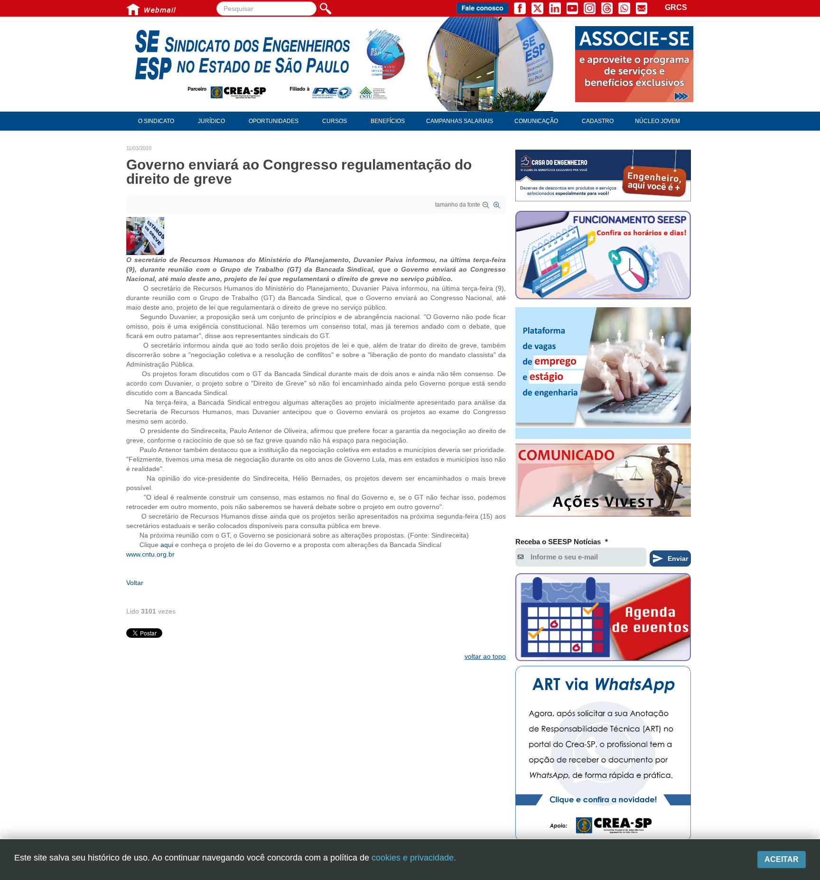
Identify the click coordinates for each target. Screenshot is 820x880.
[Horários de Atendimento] (603, 256)
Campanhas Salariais (459, 121)
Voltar (134, 583)
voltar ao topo (485, 656)
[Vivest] (603, 482)
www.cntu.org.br (150, 554)
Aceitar (781, 859)
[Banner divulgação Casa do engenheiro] (603, 175)
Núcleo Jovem (657, 121)
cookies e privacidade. (414, 857)
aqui (166, 545)
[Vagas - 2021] (603, 373)
